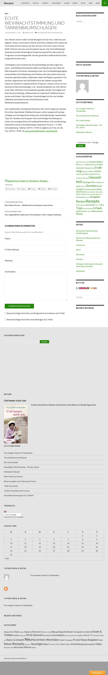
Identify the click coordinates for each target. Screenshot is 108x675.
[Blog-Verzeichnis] (81, 288)
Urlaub (97, 208)
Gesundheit (56, 3)
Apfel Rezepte (80, 162)
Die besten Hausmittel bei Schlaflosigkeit (86, 232)
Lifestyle (96, 635)
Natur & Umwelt (15, 639)
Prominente (80, 197)
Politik (61, 640)
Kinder (83, 186)
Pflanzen (99, 194)
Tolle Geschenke (11, 486)
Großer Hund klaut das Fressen (17, 491)
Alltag (6, 632)
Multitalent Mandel (84, 132)
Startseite (25, 3)
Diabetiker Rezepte (83, 168)
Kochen (91, 186)
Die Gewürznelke (83, 120)
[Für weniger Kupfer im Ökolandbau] (82, 86)
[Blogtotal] (92, 288)
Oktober (79, 259)
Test (97, 205)
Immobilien (79, 635)
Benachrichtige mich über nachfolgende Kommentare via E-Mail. (36, 313)
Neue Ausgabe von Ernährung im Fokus (20, 481)
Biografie (62, 632)
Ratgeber (95, 196)
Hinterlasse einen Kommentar (49, 33)
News (78, 250)
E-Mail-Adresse (12, 249)
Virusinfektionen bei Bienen (87, 116)
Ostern (83, 194)
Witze (83, 3)
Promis (87, 197)
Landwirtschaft (89, 189)
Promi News (80, 639)
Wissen (79, 214)
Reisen (75, 3)
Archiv (11, 632)
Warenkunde (8, 647)
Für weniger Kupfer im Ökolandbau (85, 109)
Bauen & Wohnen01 (33, 632)
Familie (16, 635)
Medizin (84, 192)
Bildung (54, 632)
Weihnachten (97, 211)
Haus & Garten (69, 635)
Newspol (8, 3)
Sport (46, 644)
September (80, 271)
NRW (90, 3)
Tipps (79, 208)
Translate (20, 517)
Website (9, 260)
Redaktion (28, 33)
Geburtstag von (90, 174)
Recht (101, 640)
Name (7, 238)
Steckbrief (90, 205)
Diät (92, 168)
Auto (87, 162)
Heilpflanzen (99, 182)
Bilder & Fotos (46, 632)
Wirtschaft (19, 647)
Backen (93, 162)
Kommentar (10, 271)
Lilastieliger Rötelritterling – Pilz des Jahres (21, 467)
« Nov (7, 558)
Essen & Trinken (88, 171)
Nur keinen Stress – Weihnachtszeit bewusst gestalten (29, 203)
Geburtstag (80, 174)
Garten (97, 171)
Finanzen (22, 635)
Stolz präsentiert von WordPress (15, 658)
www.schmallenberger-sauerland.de (41, 131)
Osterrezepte (90, 194)
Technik (52, 644)
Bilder (66, 3)
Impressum (80, 245)
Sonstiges (37, 644)
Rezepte (45, 3)
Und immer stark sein (15, 400)
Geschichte (47, 635)
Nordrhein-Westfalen (95, 192)
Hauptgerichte (88, 182)
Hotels (78, 186)
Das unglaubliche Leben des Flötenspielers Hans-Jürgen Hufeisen (33, 213)
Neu (6, 14)
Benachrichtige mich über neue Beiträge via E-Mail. (30, 319)
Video (98, 3)
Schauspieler (80, 205)
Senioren (27, 644)
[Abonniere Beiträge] (6, 588)
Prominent (69, 640)
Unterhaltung (88, 208)
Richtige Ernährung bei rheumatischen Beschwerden (89, 265)
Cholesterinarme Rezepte (93, 165)
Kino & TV (88, 635)
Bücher (81, 164)
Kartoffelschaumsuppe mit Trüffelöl (18, 495)
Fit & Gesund (34, 635)
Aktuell (36, 3)
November (80, 254)
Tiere (101, 205)
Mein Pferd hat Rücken (13, 476)
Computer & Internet (82, 632)
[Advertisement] (36, 154)
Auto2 (22, 632)
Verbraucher (81, 211)
